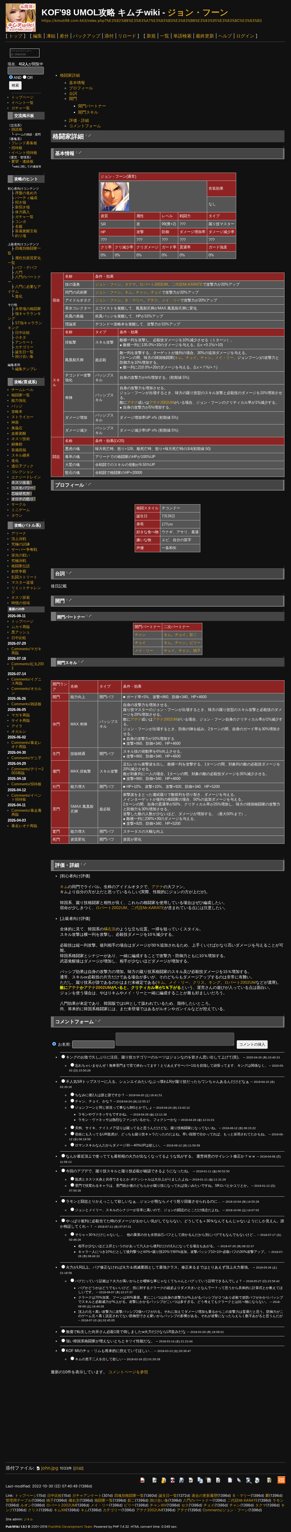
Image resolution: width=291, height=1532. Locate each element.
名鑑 (18, 226)
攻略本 (16, 411)
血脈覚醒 (18, 433)
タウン (16, 515)
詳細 (78, 1468)
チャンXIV (158, 1505)
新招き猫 (22, 207)
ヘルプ (225, 36)
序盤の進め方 (26, 193)
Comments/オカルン (26, 691)
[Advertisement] (154, 58)
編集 (37, 36)
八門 (18, 272)
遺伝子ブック (22, 466)
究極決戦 (18, 560)
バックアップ (86, 36)
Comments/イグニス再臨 (26, 681)
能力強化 (18, 400)
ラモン (278, 1500)
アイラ (16, 726)
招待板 (16, 148)
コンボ (20, 221)
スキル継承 (20, 455)
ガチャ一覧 (20, 108)
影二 (193, 635)
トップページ (22, 97)
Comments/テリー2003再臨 (27, 771)
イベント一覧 (22, 103)
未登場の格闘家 (28, 309)
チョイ (156, 292)
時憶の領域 (20, 603)
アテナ (152, 300)
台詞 (73, 93)
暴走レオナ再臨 (24, 826)
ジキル (28, 1519)
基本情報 (77, 82)
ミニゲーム (20, 510)
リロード (127, 36)
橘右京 (110, 929)
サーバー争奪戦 (24, 549)
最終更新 (205, 36)
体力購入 (22, 212)
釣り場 (20, 236)
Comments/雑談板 (26, 704)
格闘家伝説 (20, 566)
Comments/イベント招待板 (26, 797)
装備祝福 (18, 450)
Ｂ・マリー (134, 300)
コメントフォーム (85, 126)
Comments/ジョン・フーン (225, 1510)
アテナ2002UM (161, 402)
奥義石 (16, 428)
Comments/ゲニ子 (26, 758)
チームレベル (22, 390)
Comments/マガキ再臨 (26, 651)
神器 (15, 422)
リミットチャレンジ (26, 590)
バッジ (16, 406)
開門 (73, 98)
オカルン (18, 731)
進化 (18, 296)
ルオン (26, 1505)
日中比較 (22, 332)
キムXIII (60, 1510)
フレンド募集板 (24, 143)
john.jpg (49, 1468)
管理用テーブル (19, 1500)
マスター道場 (22, 582)
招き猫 (20, 202)
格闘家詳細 (70, 75)
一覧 (164, 36)
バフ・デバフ (26, 267)
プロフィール (81, 88)
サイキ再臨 (20, 720)
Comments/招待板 (26, 784)
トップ (15, 36)
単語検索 (182, 36)
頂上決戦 (18, 539)
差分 (64, 36)
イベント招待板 (24, 152)
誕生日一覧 (24, 352)
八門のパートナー (198, 1500)
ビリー (195, 643)
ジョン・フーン (197, 12)
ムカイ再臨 (20, 627)
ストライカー (22, 417)
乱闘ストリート (24, 577)
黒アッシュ (20, 632)
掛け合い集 (24, 356)
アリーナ (18, 533)
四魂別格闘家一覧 (129, 1495)
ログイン (245, 36)
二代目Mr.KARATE (187, 284)
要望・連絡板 (22, 161)
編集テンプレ (26, 369)
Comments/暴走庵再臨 (26, 812)
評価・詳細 (79, 120)
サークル (18, 504)
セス (185, 1505)
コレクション (22, 472)
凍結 (50, 36)
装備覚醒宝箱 (26, 231)
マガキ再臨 (20, 715)
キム (128, 292)
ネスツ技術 (20, 439)
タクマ (130, 284)
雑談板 (16, 129)
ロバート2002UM (154, 284)
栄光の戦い (20, 555)
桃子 (197, 650)
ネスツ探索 (20, 597)
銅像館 (16, 444)
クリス (199, 982)
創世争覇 (18, 571)
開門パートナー (92, 106)
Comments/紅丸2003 (27, 666)
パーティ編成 (26, 198)
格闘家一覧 (20, 395)
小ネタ (20, 337)
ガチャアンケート (87, 1495)
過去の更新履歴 (204, 1495)
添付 (109, 36)
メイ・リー (171, 300)
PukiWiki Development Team (70, 1527)
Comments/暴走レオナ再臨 (26, 744)
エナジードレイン (26, 477)
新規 (151, 36)
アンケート (24, 342)
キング (215, 982)
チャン (141, 292)
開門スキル (88, 112)
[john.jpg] (115, 196)
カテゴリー (24, 347)
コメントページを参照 (128, 1372)
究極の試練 (20, 544)
